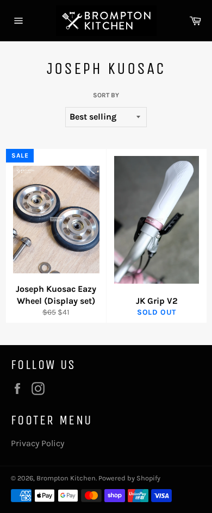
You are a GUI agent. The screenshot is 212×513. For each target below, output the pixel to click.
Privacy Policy (37, 443)
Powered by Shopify (129, 478)
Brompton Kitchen (66, 478)
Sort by (106, 95)
